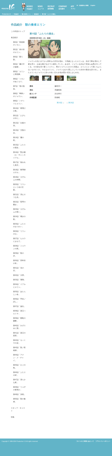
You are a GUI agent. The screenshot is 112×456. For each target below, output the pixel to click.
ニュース (41, 9)
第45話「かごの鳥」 (19, 366)
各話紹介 (36, 14)
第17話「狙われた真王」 (19, 163)
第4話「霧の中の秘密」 (19, 65)
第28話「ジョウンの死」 (19, 247)
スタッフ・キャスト (18, 409)
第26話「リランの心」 (19, 232)
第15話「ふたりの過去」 (49, 14)
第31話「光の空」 (18, 269)
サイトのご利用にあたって (85, 441)
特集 (12, 417)
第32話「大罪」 (19, 275)
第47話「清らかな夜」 (19, 381)
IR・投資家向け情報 (82, 5)
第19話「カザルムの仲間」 (19, 178)
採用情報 (51, 9)
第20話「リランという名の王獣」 (19, 187)
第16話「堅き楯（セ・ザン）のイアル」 (19, 155)
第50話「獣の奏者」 (19, 400)
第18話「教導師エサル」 (19, 171)
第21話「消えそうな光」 (19, 196)
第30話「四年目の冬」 (19, 262)
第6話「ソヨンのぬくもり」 (19, 80)
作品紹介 (30, 9)
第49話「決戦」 (19, 394)
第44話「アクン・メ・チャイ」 (18, 357)
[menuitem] (28, 7)
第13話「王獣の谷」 (19, 131)
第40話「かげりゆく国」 (19, 327)
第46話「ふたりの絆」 (19, 373)
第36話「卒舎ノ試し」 (19, 300)
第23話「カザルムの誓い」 (19, 210)
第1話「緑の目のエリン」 (19, 50)
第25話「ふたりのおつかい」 (19, 225)
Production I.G (6, 14)
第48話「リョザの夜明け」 (19, 388)
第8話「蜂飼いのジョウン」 (19, 95)
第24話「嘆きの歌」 (19, 217)
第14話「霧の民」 (18, 139)
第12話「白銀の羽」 (19, 124)
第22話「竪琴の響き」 (19, 203)
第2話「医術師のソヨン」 (19, 43)
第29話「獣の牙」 (18, 254)
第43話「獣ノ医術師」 (19, 349)
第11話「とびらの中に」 (19, 117)
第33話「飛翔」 (19, 280)
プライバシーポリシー (103, 441)
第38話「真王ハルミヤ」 (19, 312)
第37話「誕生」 (19, 306)
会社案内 (62, 9)
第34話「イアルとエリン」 (19, 285)
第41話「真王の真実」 (19, 334)
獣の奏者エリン (26, 14)
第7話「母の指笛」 (19, 87)
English (93, 5)
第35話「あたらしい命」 (19, 293)
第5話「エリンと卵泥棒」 (19, 73)
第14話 (59, 103)
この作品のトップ (18, 31)
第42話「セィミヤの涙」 (19, 341)
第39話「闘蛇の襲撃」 (19, 319)
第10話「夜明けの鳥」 (19, 109)
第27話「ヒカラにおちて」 (19, 240)
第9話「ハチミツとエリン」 (19, 102)
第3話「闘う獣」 (18, 58)
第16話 (71, 103)
